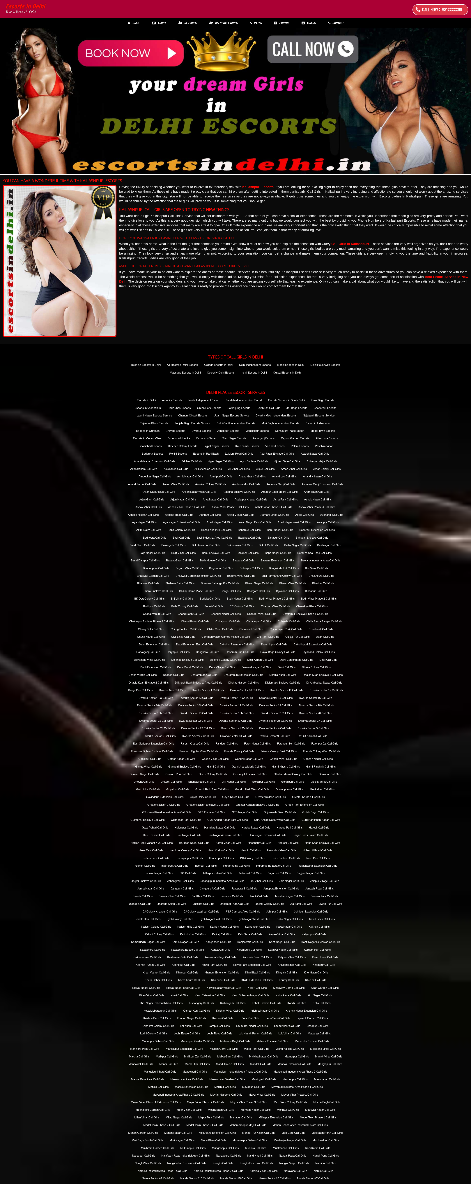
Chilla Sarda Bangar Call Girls (324, 621)
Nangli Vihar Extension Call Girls (186, 1163)
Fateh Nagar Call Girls (257, 743)
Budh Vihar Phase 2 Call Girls (319, 598)
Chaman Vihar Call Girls (275, 606)
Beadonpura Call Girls (156, 568)
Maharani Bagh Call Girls (235, 1041)
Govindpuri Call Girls (322, 789)
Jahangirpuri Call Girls (180, 880)
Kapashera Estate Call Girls (188, 949)
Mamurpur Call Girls (297, 1056)
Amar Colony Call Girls (327, 468)
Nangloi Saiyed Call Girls (294, 1163)
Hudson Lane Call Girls (155, 858)
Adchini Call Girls (191, 461)
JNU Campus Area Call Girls (242, 911)
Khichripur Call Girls (223, 980)
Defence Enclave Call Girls (187, 659)
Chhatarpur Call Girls (259, 621)
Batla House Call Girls (213, 560)
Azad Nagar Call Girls (220, 522)
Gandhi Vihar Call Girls (283, 758)
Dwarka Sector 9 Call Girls (274, 736)
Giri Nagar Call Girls (234, 781)
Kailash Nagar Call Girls (224, 926)
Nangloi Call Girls (223, 1163)
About (161, 23)
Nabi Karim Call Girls (317, 1148)
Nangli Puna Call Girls (326, 1155)
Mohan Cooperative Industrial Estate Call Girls (300, 1125)
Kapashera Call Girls (152, 949)
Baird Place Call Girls (142, 545)
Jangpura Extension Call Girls (281, 888)
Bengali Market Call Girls (284, 568)
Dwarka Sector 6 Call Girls (160, 736)
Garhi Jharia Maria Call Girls (249, 766)
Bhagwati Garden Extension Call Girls (198, 575)
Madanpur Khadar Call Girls (197, 1041)
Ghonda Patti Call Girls (201, 781)
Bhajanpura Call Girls (321, 575)
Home (136, 23)
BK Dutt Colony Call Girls (149, 598)
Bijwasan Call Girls (287, 591)
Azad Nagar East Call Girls (255, 522)
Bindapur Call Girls (316, 591)
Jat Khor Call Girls (203, 896)
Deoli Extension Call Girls (155, 667)
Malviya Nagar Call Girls (263, 1056)
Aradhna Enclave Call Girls (239, 491)
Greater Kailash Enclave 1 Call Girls (208, 804)
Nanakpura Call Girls (228, 1155)
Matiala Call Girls (158, 1086)
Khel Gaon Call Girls (316, 972)
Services (190, 23)
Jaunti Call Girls (258, 896)
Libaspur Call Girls (318, 1025)
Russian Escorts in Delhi (146, 364)
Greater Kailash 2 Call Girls (163, 804)
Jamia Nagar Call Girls (150, 888)
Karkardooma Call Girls (147, 957)
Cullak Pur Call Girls (297, 636)
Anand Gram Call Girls (252, 476)
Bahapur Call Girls (278, 537)
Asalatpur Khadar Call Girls (251, 499)
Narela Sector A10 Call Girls (197, 1178)
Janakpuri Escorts (228, 430)
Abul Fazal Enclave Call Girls (277, 453)
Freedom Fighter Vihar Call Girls (198, 751)
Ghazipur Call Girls (330, 774)
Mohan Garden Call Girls (143, 1132)
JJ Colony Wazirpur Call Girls (201, 911)
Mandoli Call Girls (260, 1064)
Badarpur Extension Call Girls (317, 529)
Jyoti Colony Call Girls (180, 919)
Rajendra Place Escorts (154, 423)
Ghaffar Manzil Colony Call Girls (293, 774)
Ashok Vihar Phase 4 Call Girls (317, 507)
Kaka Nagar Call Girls (289, 926)
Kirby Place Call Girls (288, 995)
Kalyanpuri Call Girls (314, 934)
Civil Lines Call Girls (183, 636)
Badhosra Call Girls (154, 537)
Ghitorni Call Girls (171, 781)
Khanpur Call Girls (187, 972)
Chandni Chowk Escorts (193, 415)
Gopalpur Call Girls (177, 789)
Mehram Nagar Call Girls (256, 1109)
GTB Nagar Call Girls (244, 812)
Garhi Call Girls (216, 766)
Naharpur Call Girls (143, 1155)
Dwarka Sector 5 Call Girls (314, 728)
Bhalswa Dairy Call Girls (180, 583)
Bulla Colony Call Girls (184, 606)
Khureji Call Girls (289, 980)
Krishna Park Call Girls (157, 1018)
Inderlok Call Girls (144, 865)
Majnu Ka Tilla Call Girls (289, 1048)
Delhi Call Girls (226, 23)
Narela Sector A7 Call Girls (313, 1178)
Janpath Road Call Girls (319, 888)
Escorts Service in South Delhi (286, 400)
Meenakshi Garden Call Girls (153, 1109)
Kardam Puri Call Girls (317, 949)
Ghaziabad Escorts (150, 446)
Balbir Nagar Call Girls (297, 545)
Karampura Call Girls (249, 949)
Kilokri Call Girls (257, 987)
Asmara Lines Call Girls (275, 514)
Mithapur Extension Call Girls (276, 1117)
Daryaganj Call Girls (148, 652)
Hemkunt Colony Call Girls (185, 850)
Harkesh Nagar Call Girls (194, 842)
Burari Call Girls (213, 606)
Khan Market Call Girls (156, 972)
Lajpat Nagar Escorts (216, 446)
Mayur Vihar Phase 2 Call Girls (205, 1102)
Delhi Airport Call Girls (260, 659)
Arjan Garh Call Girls (151, 499)
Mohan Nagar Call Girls (178, 1132)
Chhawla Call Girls (289, 621)
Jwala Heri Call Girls (148, 919)
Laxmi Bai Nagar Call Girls (252, 1025)
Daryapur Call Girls (178, 652)
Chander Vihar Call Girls (261, 613)
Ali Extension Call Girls (208, 468)
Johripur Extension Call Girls (311, 911)
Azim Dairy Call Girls (149, 529)
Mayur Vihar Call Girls (262, 1094)
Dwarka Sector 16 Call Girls (315, 697)
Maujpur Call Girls (225, 1086)
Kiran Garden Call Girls (325, 987)
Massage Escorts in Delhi (185, 372)
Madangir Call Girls (319, 1033)
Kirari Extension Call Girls (210, 995)
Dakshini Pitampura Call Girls (237, 644)
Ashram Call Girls (210, 514)
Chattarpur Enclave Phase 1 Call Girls (305, 613)
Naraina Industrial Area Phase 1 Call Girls (162, 1170)
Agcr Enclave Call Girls (254, 461)
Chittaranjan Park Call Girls (286, 629)
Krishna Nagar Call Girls (264, 1010)
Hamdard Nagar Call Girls (219, 827)
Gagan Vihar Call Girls (215, 758)
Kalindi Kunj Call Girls (193, 934)
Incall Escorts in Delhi (254, 372)
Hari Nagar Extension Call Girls (267, 835)
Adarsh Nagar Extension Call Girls (154, 461)
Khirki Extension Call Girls (257, 980)
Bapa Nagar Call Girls (278, 552)
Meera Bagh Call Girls (221, 1109)
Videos (311, 23)
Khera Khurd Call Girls (191, 980)
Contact (337, 23)
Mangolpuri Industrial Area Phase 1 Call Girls (240, 1071)
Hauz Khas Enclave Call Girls (323, 842)
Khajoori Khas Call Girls (292, 964)
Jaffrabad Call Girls (250, 873)
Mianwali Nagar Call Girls (320, 1109)
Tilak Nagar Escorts (234, 438)
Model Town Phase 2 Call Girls (161, 1125)
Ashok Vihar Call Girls (148, 507)
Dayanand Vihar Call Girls (149, 659)
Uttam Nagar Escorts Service (231, 415)
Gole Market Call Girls (324, 781)
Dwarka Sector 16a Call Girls (154, 705)
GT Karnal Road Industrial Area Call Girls (166, 812)
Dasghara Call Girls (207, 652)
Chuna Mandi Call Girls (151, 636)
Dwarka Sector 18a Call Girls (316, 705)
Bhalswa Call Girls (148, 583)
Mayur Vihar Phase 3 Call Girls (249, 1102)
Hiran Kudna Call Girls (221, 850)
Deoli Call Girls (328, 659)
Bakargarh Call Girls (173, 545)
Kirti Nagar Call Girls (319, 995)
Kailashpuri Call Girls (257, 926)
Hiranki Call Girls (251, 850)
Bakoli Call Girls (268, 545)
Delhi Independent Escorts (255, 364)
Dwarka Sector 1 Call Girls (208, 690)
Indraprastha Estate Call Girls (273, 865)
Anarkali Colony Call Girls (210, 484)
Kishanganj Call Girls (201, 1003)
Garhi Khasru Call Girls (286, 766)
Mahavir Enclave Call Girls (272, 1041)
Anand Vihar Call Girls (175, 484)
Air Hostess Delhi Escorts (182, 364)
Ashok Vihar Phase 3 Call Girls (273, 507)
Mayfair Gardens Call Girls (226, 1094)
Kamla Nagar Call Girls (185, 941)
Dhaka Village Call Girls (142, 674)
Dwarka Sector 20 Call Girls (315, 713)
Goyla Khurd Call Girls (235, 796)
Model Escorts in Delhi (290, 364)
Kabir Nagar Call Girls (290, 919)
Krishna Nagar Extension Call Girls (306, 1010)
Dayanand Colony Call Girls (318, 652)
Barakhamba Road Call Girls (314, 552)
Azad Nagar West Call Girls (294, 522)
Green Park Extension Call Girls (304, 804)
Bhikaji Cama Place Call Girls (197, 591)
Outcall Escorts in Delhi (287, 372)
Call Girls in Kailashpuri (350, 244)
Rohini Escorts (178, 453)
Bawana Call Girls (243, 560)
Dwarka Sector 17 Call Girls (236, 705)
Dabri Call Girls (325, 636)
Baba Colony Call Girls (181, 529)
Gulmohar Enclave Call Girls (147, 819)
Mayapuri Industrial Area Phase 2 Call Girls (178, 1094)
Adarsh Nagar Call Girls (315, 453)
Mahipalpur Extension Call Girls (184, 1048)
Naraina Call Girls (326, 1163)
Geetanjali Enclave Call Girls (250, 774)
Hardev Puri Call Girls (290, 827)
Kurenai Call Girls (222, 1018)
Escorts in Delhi (25, 8)
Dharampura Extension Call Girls (243, 674)
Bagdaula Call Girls (249, 537)
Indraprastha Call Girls (236, 865)
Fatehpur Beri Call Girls (291, 743)
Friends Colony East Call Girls (279, 751)
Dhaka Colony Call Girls (316, 667)
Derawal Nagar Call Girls (257, 667)
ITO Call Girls (188, 873)
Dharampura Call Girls (203, 674)
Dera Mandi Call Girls (190, 667)
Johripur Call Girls (277, 911)
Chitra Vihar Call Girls (220, 629)
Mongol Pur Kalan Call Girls (258, 1132)
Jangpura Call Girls (182, 888)
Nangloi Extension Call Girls (256, 1163)
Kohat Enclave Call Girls (266, 1003)
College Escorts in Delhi (218, 364)
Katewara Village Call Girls (220, 957)
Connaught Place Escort (289, 430)
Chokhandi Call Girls (321, 629)
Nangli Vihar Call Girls (148, 1163)
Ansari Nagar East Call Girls (159, 491)
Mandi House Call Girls (230, 1064)
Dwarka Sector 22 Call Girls (196, 720)
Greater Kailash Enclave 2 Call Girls (257, 804)
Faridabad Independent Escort (244, 400)
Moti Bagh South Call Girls (147, 1140)
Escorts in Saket (206, 438)
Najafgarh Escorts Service (318, 415)
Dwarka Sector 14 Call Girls (236, 697)
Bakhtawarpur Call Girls (206, 545)
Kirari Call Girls (180, 995)
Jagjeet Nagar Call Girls (311, 873)
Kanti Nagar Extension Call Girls (320, 941)
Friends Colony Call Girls (239, 751)
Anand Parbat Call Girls (142, 484)
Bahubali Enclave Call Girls (312, 537)
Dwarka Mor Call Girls (172, 690)
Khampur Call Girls (324, 964)
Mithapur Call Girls (241, 1117)
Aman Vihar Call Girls (294, 468)
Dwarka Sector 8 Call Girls (236, 736)
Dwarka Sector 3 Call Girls (237, 728)
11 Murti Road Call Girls (239, 453)
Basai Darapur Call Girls (145, 560)
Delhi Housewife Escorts (325, 364)
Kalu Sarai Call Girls (250, 934)
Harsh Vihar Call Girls (228, 842)
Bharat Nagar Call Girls (259, 583)
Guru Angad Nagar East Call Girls (227, 819)
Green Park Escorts (209, 407)
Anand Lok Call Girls (284, 476)
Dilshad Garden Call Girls (243, 682)
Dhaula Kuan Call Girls (283, 674)
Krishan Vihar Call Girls (230, 1010)
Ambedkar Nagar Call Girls (155, 476)
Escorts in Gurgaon (148, 430)
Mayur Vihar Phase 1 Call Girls (299, 1094)
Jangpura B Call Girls (244, 888)
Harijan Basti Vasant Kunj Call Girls (152, 842)
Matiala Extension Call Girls (191, 1086)
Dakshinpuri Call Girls (274, 644)
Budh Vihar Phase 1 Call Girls (277, 598)
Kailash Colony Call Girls (156, 926)
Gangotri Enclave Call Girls (184, 766)
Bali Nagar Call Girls (329, 545)
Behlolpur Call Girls (251, 568)
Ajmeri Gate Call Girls (287, 461)
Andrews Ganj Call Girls (280, 484)
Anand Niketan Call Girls (317, 476)
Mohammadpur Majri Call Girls (247, 1125)
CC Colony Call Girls (242, 606)
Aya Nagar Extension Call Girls (181, 522)
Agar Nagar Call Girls (221, 461)
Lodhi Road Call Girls (219, 1033)
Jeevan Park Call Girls (324, 896)
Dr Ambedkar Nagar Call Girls (324, 682)
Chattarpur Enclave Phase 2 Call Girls (152, 621)
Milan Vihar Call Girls (147, 1117)
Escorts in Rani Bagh (206, 453)
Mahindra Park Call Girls (145, 1048)
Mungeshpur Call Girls (225, 1148)
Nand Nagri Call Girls (260, 1155)
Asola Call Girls (304, 514)
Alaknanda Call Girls (176, 468)
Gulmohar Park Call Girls (186, 819)
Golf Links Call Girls (148, 789)
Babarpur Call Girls (249, 529)
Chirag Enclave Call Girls (186, 629)
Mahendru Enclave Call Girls (312, 1041)
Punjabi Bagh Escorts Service (192, 423)
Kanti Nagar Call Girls (282, 941)
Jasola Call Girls (143, 896)
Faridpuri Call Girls (227, 743)
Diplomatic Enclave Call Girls (282, 682)
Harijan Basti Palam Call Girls (310, 835)
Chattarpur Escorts (325, 407)
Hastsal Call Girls (288, 842)
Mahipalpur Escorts (257, 430)
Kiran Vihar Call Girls (151, 995)
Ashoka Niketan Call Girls (143, 514)
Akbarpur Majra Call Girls (322, 461)
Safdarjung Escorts (238, 407)
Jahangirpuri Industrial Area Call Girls (222, 880)
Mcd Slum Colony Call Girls (290, 1102)
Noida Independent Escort (203, 400)
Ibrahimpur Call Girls (221, 858)
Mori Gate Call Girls (293, 1132)
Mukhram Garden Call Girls (157, 1148)
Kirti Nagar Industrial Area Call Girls (161, 1003)
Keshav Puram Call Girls (151, 964)
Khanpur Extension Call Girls (221, 972)
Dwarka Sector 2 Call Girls (277, 713)
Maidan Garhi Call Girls (224, 1048)
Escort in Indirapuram (318, 423)
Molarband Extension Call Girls (217, 1132)
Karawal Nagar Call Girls (283, 949)
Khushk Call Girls (315, 980)
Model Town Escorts (323, 430)
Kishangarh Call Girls (233, 1003)
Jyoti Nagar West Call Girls (254, 919)
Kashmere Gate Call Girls (182, 957)
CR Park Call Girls (268, 636)
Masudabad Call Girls (327, 1079)
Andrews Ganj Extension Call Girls (322, 484)
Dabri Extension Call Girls (154, 644)
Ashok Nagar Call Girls (318, 499)
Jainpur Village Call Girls (324, 880)
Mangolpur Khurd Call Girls (160, 1071)
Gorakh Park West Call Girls (252, 789)
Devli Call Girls (287, 667)
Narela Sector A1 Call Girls (158, 1178)
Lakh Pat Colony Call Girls (158, 1025)
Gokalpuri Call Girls (292, 781)
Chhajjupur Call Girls (227, 621)
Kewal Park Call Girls (214, 964)
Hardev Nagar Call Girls (256, 827)
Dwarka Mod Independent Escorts (276, 415)
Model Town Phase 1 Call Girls (318, 1117)
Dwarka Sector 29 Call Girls (198, 728)
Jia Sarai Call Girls (301, 903)
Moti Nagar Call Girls (182, 1140)
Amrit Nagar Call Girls (190, 476)
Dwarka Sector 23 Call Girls (235, 720)
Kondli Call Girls (297, 1003)
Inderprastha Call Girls (174, 865)
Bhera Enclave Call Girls (158, 591)
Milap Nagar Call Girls (179, 1117)
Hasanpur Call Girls (259, 842)
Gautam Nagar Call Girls (144, 774)
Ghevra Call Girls (144, 781)
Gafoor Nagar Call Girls (181, 758)
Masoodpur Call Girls (295, 1079)
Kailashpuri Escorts (258, 187)
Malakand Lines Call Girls (325, 1048)
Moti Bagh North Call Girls (327, 1132)
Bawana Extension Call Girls (278, 560)
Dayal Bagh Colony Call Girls (277, 652)
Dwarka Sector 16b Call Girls (195, 705)
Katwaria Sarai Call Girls (257, 957)
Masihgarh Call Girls (264, 1079)
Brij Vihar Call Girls (182, 598)
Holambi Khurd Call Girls (317, 850)
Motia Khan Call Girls (213, 1140)
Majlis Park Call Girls (256, 1048)
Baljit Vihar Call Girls (183, 552)
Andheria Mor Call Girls (246, 484)
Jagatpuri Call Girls (279, 873)
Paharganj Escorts (263, 438)
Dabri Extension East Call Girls (194, 644)
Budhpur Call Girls (154, 606)
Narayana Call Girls (295, 1170)
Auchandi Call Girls (331, 514)
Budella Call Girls (210, 598)
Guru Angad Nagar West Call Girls (274, 819)
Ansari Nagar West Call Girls (199, 491)
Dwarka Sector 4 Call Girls (275, 728)
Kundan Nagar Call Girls (191, 1018)
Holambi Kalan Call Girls (281, 850)
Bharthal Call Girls (323, 583)
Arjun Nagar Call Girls (183, 499)
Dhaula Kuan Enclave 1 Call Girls (323, 674)
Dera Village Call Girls (222, 667)
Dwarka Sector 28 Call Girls (158, 728)
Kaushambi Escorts (247, 446)
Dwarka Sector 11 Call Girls (286, 690)
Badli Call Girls (181, 537)
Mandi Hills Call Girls (197, 1064)
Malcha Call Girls (139, 1056)
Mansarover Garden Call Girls (227, 1079)
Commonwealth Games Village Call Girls (226, 636)
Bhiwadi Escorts (175, 430)
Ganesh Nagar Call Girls (318, 758)
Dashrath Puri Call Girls (240, 652)
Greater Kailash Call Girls (270, 796)
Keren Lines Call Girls (325, 957)
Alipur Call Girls (265, 468)
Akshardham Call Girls (143, 468)
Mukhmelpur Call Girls (326, 1140)
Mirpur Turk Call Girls (211, 1117)
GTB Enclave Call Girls (212, 812)
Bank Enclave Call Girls (216, 552)
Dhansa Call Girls (173, 674)
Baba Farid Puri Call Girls (216, 529)
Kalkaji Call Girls (222, 934)
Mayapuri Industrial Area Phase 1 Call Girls (297, 1086)
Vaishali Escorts (275, 446)
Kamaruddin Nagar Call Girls (148, 941)
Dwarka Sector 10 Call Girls (247, 690)
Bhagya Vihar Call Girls (241, 575)
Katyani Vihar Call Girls (292, 957)
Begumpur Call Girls (221, 568)
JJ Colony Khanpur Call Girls (160, 911)
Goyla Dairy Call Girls (203, 796)
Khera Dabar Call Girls (158, 980)
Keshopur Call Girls (183, 964)
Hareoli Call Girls (319, 827)
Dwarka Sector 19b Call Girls (236, 713)
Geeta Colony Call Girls (213, 774)
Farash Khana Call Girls (195, 743)
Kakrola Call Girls (319, 926)
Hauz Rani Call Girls (151, 850)
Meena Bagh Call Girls (326, 1102)
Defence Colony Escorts (182, 446)
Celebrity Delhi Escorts (221, 372)
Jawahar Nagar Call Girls (290, 896)
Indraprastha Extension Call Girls (317, 865)
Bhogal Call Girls (231, 591)
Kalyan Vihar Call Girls (281, 934)
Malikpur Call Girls (167, 1056)
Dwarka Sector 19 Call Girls (196, 713)
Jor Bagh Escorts (296, 407)
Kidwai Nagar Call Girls (146, 987)
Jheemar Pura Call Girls (234, 903)
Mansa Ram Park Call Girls (147, 1079)
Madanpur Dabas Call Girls (158, 1041)
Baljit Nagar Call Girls (152, 552)
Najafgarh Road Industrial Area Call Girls (185, 1155)
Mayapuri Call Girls (253, 1086)
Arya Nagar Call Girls (215, 499)
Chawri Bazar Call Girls (195, 621)
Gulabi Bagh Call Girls (315, 812)
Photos (284, 23)
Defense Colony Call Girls (225, 659)
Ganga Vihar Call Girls (148, 766)
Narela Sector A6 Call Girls (275, 1178)
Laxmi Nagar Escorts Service (154, 415)
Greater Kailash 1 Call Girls (308, 796)
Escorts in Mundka (178, 438)
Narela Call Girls (323, 1170)
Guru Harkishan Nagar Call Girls (321, 819)
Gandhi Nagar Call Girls (249, 758)
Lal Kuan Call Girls (191, 1025)
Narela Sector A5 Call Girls (236, 1178)
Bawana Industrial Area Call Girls (320, 560)
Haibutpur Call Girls (186, 827)
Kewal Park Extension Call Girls (252, 964)
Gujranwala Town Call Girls (280, 812)
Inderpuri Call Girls (205, 865)
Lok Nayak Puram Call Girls (255, 1033)
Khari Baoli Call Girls (257, 972)
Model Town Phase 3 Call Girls (204, 1125)
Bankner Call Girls (248, 552)
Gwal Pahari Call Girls (155, 827)
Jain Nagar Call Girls (291, 880)
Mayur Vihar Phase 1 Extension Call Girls (156, 1102)
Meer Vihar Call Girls (189, 1109)
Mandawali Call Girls (140, 1064)
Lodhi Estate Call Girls (187, 1033)
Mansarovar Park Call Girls (186, 1079)
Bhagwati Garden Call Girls (153, 575)
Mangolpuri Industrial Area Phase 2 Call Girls (300, 1071)
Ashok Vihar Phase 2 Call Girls (230, 507)
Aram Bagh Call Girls (316, 491)
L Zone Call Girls (249, 1018)
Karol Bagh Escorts (322, 400)
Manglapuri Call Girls (330, 1064)
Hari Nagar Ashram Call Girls (225, 835)
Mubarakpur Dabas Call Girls (250, 1140)
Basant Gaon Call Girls (180, 560)
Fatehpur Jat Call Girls (324, 743)
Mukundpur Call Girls (193, 1148)
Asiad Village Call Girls (240, 514)
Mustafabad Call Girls (286, 1148)
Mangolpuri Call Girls (195, 1071)
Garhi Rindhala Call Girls (321, 766)
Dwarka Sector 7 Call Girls (198, 736)
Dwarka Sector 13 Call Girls (196, 697)
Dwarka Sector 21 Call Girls (156, 720)
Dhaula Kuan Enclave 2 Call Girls (149, 682)
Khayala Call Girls (287, 972)
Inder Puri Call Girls (318, 858)
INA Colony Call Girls (252, 858)
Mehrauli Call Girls (288, 1109)
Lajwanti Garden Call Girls (312, 1018)
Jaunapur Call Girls (231, 896)
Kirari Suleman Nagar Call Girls (250, 995)
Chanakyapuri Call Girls (157, 613)
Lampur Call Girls (219, 1025)
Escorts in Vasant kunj (147, 407)
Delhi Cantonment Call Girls (296, 659)
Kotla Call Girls (322, 1003)
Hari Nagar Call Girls (188, 835)
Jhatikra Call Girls (203, 903)
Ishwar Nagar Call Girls (159, 873)
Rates (258, 23)
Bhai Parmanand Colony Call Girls (281, 575)
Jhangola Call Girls (140, 903)
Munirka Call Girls (256, 1148)
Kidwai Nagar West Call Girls (224, 987)
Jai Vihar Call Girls (262, 880)
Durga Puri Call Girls (140, 690)
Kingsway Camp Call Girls (289, 987)
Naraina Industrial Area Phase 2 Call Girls (218, 1170)
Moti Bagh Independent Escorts (280, 423)
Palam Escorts (300, 446)
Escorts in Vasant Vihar (147, 438)
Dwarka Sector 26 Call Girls (275, 720)
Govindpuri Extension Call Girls (165, 796)
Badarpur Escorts (152, 453)
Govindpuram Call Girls (290, 789)
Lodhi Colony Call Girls (154, 1033)
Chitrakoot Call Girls (251, 629)
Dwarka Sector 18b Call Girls (156, 713)
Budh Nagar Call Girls (240, 598)
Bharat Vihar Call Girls (292, 583)
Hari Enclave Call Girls (156, 835)
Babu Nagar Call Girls (280, 529)
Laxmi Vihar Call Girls (287, 1025)
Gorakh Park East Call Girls (212, 789)
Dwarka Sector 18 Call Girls (276, 705)
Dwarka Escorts (201, 430)
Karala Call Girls (220, 949)
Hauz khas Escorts (179, 407)
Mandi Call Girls (168, 1064)
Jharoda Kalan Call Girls (172, 903)
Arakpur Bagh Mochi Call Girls (279, 491)
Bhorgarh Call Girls (258, 591)
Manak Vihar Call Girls (328, 1056)
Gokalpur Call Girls (263, 781)
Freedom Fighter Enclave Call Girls (152, 751)
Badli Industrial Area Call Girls (214, 537)
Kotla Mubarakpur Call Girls (160, 1010)
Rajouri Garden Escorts (295, 438)
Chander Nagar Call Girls (226, 613)
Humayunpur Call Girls (189, 858)
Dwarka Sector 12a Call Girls (156, 697)
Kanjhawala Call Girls (250, 941)
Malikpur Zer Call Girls (197, 1056)
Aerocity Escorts (172, 400)
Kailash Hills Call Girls (190, 926)
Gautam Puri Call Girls (178, 774)
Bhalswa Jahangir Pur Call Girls (220, 583)
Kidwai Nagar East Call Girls (183, 987)
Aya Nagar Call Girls (144, 522)
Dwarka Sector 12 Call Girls (326, 690)
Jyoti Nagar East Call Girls (216, 919)
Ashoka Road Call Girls (179, 514)
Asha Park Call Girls (285, 499)
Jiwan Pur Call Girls (331, 903)
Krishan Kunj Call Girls (196, 1010)
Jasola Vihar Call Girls (172, 896)
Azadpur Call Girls (328, 522)
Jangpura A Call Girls (212, 888)
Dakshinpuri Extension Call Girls (312, 644)
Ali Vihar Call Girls (239, 468)
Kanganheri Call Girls (218, 941)
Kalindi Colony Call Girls (159, 934)
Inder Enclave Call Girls (286, 858)
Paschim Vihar (324, 446)
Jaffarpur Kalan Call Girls (217, 873)
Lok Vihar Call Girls (290, 1033)
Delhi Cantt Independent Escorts (236, 423)
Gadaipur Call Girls (149, 758)
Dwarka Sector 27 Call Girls (315, 720)
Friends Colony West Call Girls (321, 751)
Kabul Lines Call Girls (322, 919)
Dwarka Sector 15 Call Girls (276, 697)
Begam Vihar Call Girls (189, 568)
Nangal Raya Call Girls (292, 1155)
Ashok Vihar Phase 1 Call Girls (186, 507)
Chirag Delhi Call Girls (151, 629)
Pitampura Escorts (327, 438)
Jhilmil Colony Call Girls (270, 903)
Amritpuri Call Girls (221, 476)
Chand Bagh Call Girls (191, 613)
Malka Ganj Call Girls (230, 1056)
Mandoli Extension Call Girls (294, 1064)
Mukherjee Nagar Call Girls (290, 1140)
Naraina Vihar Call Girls (263, 1170)
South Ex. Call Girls (268, 407)
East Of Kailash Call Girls (312, 736)
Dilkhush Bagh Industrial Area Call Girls (198, 682)
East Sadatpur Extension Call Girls (153, 743)
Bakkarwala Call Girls (240, 545)
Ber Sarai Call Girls (316, 568)
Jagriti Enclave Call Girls (146, 880)
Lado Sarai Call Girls (278, 1018)
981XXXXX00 (452, 9)
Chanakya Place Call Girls (312, 606)
